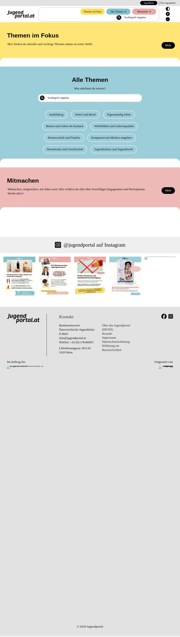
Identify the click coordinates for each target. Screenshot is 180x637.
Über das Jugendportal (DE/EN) (116, 327)
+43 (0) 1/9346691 (82, 342)
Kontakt (107, 333)
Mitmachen (142, 11)
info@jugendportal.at (72, 338)
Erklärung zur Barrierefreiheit (111, 347)
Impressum (109, 337)
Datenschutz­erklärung (116, 341)
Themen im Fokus (92, 11)
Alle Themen (116, 11)
